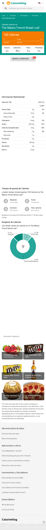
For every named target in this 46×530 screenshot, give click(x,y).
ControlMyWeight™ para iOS (12, 451)
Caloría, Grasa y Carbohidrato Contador (16, 461)
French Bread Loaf (8, 18)
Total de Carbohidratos (10, 128)
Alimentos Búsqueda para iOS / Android (16, 456)
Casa (3, 15)
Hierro (4, 150)
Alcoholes (5, 146)
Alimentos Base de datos (13, 428)
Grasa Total (6, 109)
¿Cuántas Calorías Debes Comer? (14, 492)
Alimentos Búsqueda (9, 438)
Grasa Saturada (9, 113)
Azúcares (7, 135)
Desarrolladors (8, 499)
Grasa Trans (8, 117)
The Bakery (24, 15)
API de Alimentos (8, 505)
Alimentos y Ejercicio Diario (11, 465)
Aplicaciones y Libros (11, 445)
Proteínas (5, 139)
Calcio (4, 142)
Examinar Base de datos (10, 434)
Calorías (5, 102)
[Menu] (3, 3)
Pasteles (35, 15)
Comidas (12, 15)
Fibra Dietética (9, 131)
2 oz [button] (19, 39)
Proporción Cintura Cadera (11, 483)
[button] (41, 3)
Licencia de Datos (8, 509)
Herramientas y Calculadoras (15, 472)
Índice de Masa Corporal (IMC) (12, 478)
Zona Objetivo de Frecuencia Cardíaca (15, 487)
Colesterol (6, 120)
